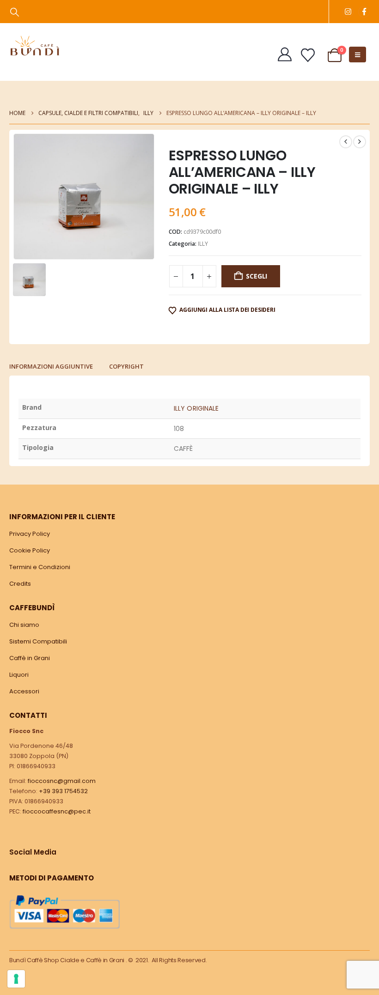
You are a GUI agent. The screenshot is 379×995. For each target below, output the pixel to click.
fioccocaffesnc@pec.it (57, 811)
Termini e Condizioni (39, 567)
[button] (14, 12)
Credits (20, 583)
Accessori (24, 691)
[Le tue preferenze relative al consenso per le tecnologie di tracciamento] (16, 979)
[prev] (345, 141)
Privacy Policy (29, 533)
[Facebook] (364, 12)
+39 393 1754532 (63, 791)
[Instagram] (348, 12)
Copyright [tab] (126, 366)
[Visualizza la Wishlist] (308, 55)
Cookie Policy (29, 550)
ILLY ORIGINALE (196, 408)
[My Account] (284, 54)
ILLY (203, 244)
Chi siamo (24, 624)
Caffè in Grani (29, 658)
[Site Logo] (34, 46)
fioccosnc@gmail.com (62, 781)
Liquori (19, 674)
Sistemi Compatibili (38, 641)
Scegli (256, 276)
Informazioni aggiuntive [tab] (51, 366)
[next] (359, 141)
